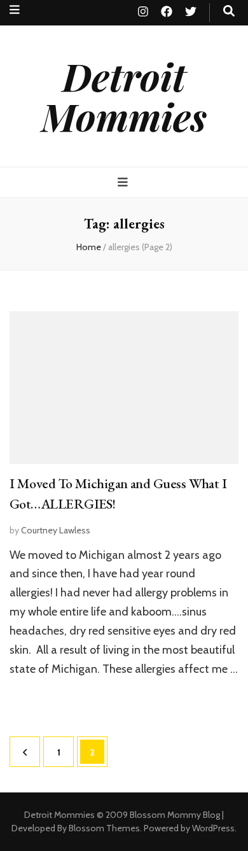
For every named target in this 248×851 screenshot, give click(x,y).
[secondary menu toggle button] (15, 10)
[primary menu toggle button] (124, 182)
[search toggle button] (229, 11)
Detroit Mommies (124, 95)
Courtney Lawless (55, 530)
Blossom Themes (104, 828)
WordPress (213, 828)
